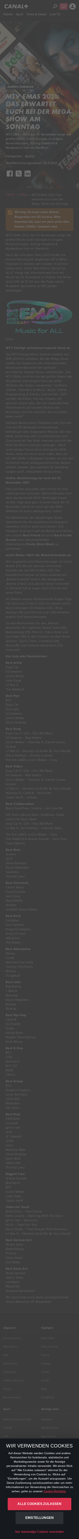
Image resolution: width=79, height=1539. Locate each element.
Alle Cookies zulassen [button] (39, 1504)
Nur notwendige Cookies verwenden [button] (39, 1531)
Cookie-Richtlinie (55, 1491)
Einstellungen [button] (39, 1517)
